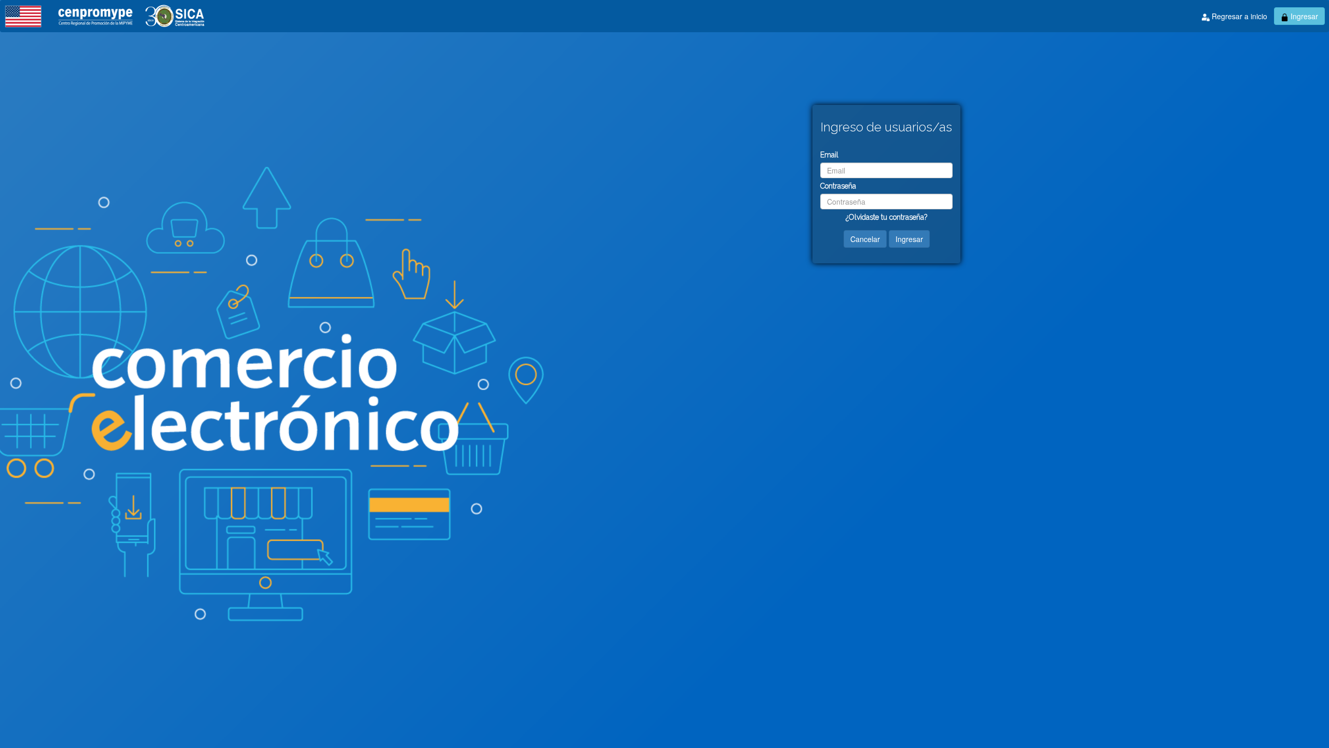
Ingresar (1303, 16)
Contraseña (838, 186)
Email (829, 155)
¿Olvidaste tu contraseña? (886, 217)
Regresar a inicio (1238, 16)
